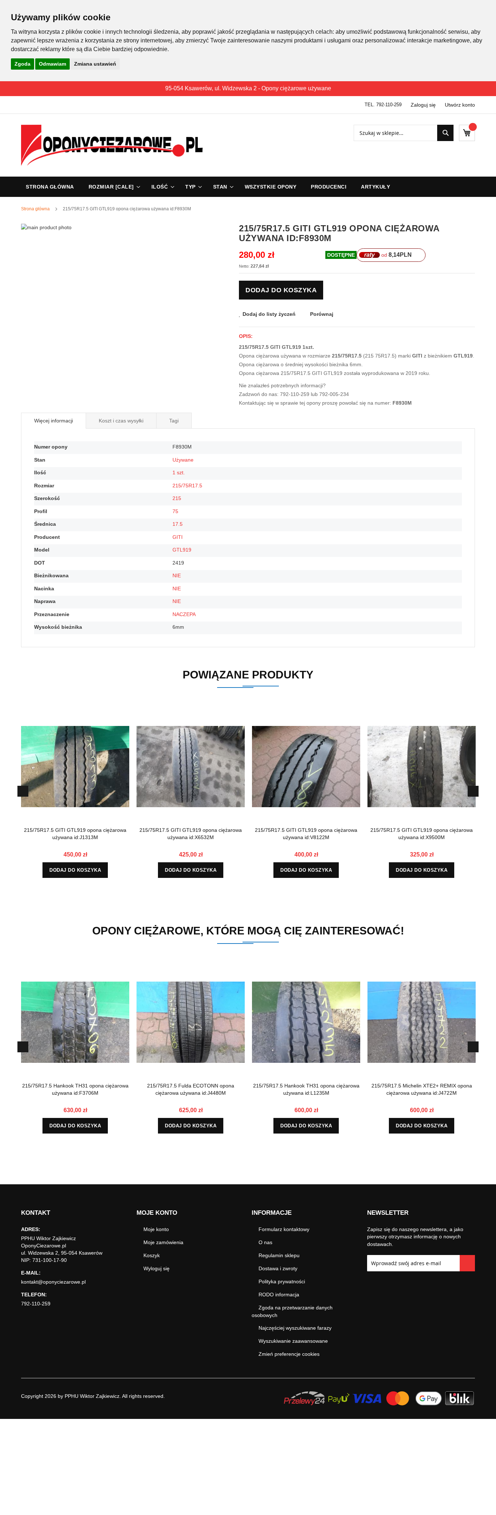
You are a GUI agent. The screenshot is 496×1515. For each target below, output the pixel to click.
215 (176, 498)
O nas (265, 1242)
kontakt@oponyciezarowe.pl (53, 1282)
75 (175, 511)
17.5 (177, 524)
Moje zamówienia (163, 1242)
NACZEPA (184, 614)
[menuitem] (112, 187)
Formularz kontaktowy (284, 1229)
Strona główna (35, 208)
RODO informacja (279, 1294)
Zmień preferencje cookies (289, 1354)
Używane (183, 460)
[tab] (53, 421)
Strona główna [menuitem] (50, 187)
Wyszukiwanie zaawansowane (293, 1341)
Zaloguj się (423, 105)
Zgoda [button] (23, 64)
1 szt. (178, 472)
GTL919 (181, 550)
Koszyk (151, 1255)
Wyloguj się (156, 1268)
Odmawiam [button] (52, 64)
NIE (176, 575)
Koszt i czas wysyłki (121, 421)
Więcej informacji (53, 421)
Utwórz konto (460, 105)
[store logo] (112, 145)
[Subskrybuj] (467, 1263)
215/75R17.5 (187, 485)
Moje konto (156, 1229)
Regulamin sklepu (279, 1255)
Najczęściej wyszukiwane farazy (295, 1328)
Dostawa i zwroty (278, 1268)
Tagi (174, 421)
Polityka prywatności (282, 1281)
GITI (177, 537)
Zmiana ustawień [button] (95, 64)
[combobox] (404, 133)
